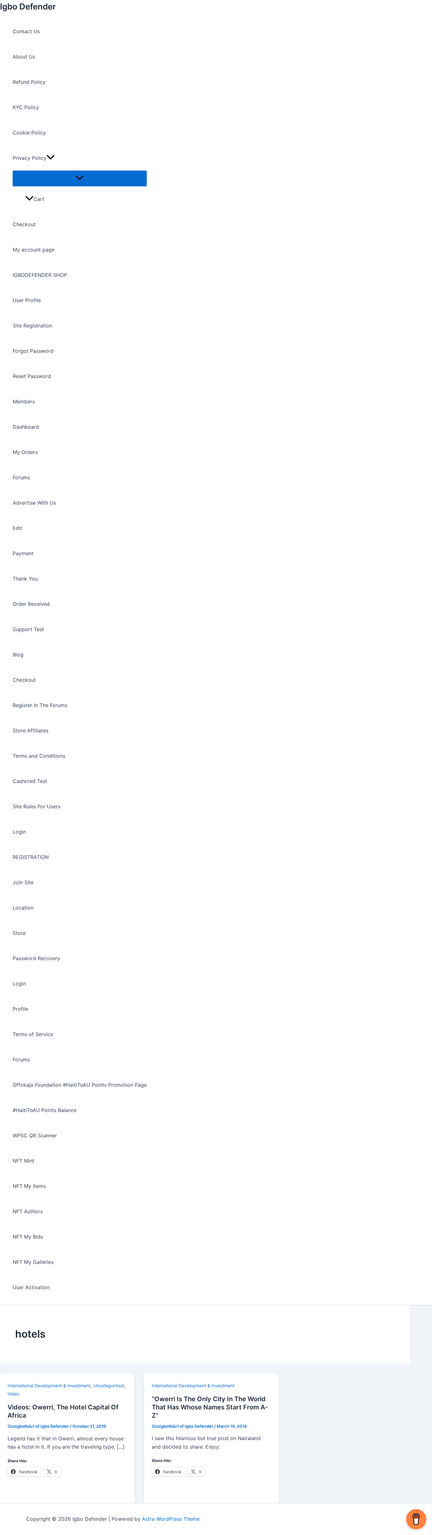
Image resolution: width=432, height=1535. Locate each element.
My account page (33, 249)
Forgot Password (33, 351)
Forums (21, 477)
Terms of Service (33, 1034)
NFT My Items (29, 1186)
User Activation (31, 1287)
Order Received (31, 604)
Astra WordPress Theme (171, 1519)
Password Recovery (36, 958)
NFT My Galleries (33, 1262)
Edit (17, 528)
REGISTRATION (31, 857)
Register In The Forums (40, 705)
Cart (39, 199)
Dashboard (26, 427)
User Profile (27, 300)
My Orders (25, 452)
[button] (50, 158)
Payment (23, 553)
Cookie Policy (29, 132)
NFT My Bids (28, 1237)
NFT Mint (23, 1161)
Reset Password (32, 376)
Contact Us (26, 31)
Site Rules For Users (36, 806)
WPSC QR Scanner (35, 1135)
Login (19, 832)
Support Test (28, 629)
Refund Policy (29, 82)
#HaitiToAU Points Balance (45, 1110)
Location (23, 907)
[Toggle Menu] (80, 178)
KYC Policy (26, 107)
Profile (20, 1009)
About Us (24, 56)
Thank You (25, 578)
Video (13, 1393)
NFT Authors (28, 1211)
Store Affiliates (30, 730)
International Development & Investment (49, 1385)
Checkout (24, 224)
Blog (18, 654)
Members (24, 401)
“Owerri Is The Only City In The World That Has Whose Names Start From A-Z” (210, 1407)
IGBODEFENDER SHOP (40, 275)
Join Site (23, 882)
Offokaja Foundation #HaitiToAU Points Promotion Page (80, 1085)
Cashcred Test (30, 781)
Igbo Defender (28, 6)
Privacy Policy (29, 158)
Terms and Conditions (39, 756)
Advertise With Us (34, 503)
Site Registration (32, 325)
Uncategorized (108, 1385)
